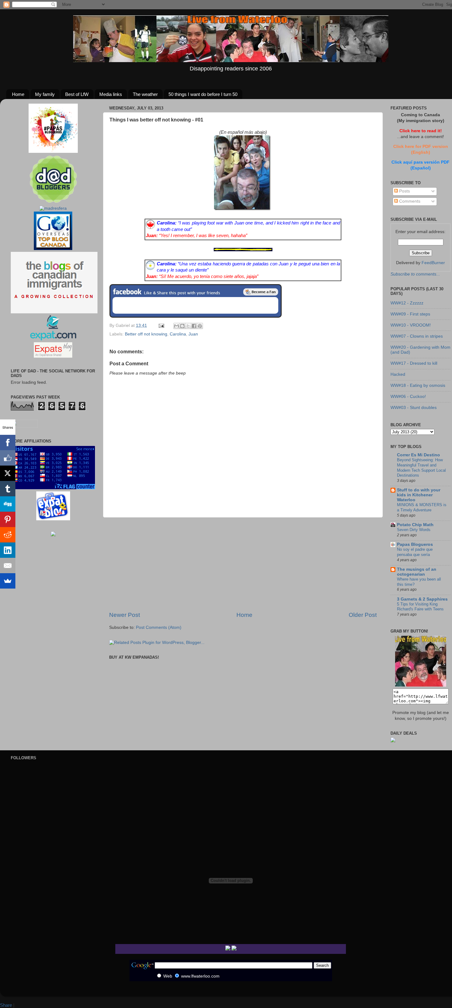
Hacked (398, 374)
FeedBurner (433, 262)
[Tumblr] (7, 488)
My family (45, 94)
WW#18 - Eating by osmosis (418, 385)
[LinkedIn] (7, 550)
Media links (110, 94)
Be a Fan (260, 292)
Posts (404, 191)
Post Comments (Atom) (158, 627)
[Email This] (176, 326)
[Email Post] (161, 325)
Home (18, 94)
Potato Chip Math (415, 524)
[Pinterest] (7, 519)
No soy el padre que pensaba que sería (415, 552)
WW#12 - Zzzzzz (407, 303)
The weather (145, 94)
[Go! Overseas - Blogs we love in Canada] (53, 248)
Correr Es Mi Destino (418, 455)
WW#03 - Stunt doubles (414, 407)
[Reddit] (7, 534)
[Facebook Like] (7, 458)
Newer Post (124, 615)
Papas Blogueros (415, 544)
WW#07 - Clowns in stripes (417, 336)
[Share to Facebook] (194, 326)
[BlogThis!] (182, 326)
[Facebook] (7, 442)
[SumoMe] (7, 581)
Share (6, 1005)
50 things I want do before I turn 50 (203, 94)
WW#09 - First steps (410, 314)
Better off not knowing (146, 334)
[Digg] (7, 504)
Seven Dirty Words (413, 529)
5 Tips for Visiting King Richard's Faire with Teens (420, 607)
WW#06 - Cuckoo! (408, 396)
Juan (193, 334)
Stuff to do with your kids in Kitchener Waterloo (418, 495)
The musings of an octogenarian (416, 572)
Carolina (178, 334)
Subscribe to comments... (415, 274)
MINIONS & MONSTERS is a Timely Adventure (421, 507)
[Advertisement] (243, 564)
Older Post (363, 615)
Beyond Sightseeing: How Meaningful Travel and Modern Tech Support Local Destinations (421, 468)
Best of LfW (77, 94)
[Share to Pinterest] (200, 326)
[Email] (7, 565)
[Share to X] (188, 326)
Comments (409, 201)
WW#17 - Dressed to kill (414, 363)
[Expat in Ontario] (53, 339)
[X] (7, 473)
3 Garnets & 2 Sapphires (422, 599)
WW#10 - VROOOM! (411, 325)
